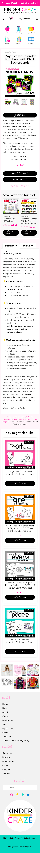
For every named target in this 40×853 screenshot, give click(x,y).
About (5, 712)
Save (7, 201)
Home (9, 417)
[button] (2, 18)
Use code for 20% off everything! (20, 3)
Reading (6, 757)
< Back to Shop (9, 52)
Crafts (5, 765)
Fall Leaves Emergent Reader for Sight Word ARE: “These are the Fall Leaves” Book (20, 528)
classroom (7, 33)
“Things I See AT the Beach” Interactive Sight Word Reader (20, 473)
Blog (4, 708)
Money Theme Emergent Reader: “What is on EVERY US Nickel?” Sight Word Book (20, 585)
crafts (7, 44)
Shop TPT (6, 736)
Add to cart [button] (9, 233)
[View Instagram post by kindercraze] (12, 674)
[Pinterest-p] (22, 794)
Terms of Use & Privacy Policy (15, 740)
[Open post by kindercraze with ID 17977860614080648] (7, 670)
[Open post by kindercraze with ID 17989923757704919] (33, 683)
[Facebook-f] (17, 794)
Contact (5, 716)
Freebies (6, 732)
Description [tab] (11, 245)
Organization (8, 761)
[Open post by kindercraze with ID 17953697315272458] (20, 670)
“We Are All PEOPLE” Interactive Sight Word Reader (20, 641)
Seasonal (6, 773)
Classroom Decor (19, 417)
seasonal (31, 44)
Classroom (7, 753)
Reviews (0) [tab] (27, 245)
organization (31, 33)
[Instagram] (11, 794)
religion (19, 44)
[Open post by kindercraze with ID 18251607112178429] (7, 683)
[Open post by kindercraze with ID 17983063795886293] (20, 683)
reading (19, 33)
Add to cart (20, 173)
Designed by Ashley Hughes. (20, 846)
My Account (24, 18)
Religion (6, 769)
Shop (4, 724)
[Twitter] (28, 794)
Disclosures (7, 720)
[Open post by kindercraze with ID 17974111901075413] (33, 670)
